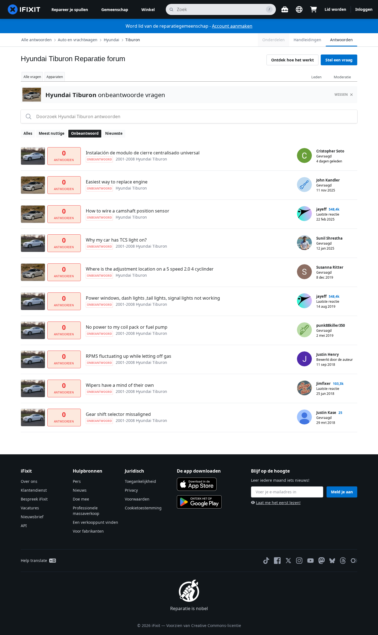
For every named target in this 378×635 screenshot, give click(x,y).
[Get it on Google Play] (199, 502)
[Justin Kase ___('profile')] (304, 416)
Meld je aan (342, 491)
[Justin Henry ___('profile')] (304, 358)
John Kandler (328, 180)
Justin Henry (327, 354)
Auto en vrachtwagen (77, 39)
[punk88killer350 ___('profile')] (304, 329)
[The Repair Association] (354, 560)
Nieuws (80, 490)
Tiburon (132, 39)
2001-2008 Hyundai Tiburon (141, 159)
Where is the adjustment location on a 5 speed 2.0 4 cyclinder (150, 269)
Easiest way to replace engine (116, 182)
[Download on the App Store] (197, 484)
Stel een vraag (339, 60)
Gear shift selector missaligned (118, 414)
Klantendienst (34, 490)
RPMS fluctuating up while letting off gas (128, 356)
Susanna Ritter (329, 267)
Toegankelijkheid (140, 481)
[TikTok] (266, 560)
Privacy (131, 490)
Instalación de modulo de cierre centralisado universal (143, 153)
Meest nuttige (51, 133)
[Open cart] (313, 9)
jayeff (321, 209)
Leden (316, 76)
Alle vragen (32, 76)
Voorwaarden (137, 499)
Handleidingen (307, 39)
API (24, 525)
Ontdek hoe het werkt (292, 60)
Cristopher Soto (330, 151)
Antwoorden (341, 39)
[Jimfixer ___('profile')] (304, 387)
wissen (341, 94)
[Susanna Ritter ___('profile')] (304, 271)
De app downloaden (199, 471)
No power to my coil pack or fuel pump (126, 327)
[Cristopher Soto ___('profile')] (304, 155)
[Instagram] (299, 560)
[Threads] (343, 560)
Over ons (29, 481)
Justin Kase (326, 412)
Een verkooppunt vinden (95, 522)
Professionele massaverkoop (86, 510)
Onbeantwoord (85, 133)
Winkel (148, 9)
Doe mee (81, 499)
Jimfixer (323, 383)
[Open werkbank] (284, 9)
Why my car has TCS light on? (116, 240)
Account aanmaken (232, 26)
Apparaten (54, 76)
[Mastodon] (321, 560)
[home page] (24, 9)
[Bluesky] (332, 561)
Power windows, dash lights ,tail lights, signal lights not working (153, 298)
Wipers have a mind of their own (120, 385)
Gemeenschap (114, 9)
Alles (28, 133)
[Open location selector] (299, 9)
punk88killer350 (330, 325)
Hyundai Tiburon (131, 188)
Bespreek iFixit (34, 499)
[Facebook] (277, 560)
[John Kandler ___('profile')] (304, 184)
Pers (77, 481)
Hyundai (111, 39)
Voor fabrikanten (88, 531)
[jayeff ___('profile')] (304, 213)
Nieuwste (114, 133)
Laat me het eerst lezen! (278, 502)
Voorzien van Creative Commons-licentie (203, 625)
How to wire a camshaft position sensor (127, 211)
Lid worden (335, 9)
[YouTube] (310, 560)
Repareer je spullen (69, 9)
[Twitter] (288, 560)
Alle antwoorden (36, 39)
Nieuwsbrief (32, 516)
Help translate (34, 560)
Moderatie (342, 76)
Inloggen (363, 9)
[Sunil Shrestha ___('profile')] (304, 242)
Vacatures (30, 507)
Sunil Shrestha (329, 238)
